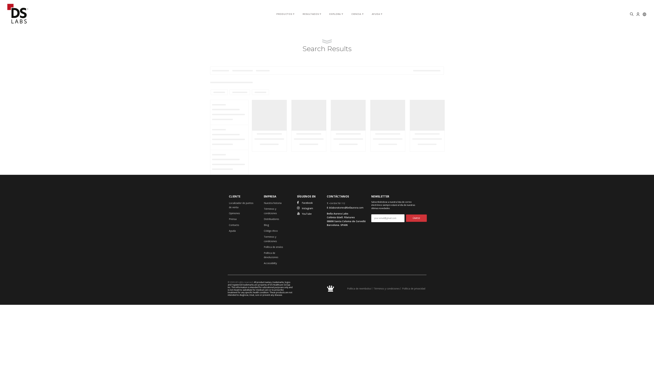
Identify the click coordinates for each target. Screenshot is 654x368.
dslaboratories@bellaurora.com (346, 207)
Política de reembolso (359, 288)
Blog (266, 225)
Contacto (234, 225)
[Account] (638, 14)
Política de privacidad (413, 288)
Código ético (271, 230)
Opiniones (234, 213)
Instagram (307, 208)
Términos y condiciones (386, 288)
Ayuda (232, 230)
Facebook (307, 202)
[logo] (18, 14)
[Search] (631, 14)
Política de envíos (273, 247)
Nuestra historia (273, 203)
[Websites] (644, 14)
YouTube (307, 213)
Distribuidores (271, 219)
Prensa (233, 219)
